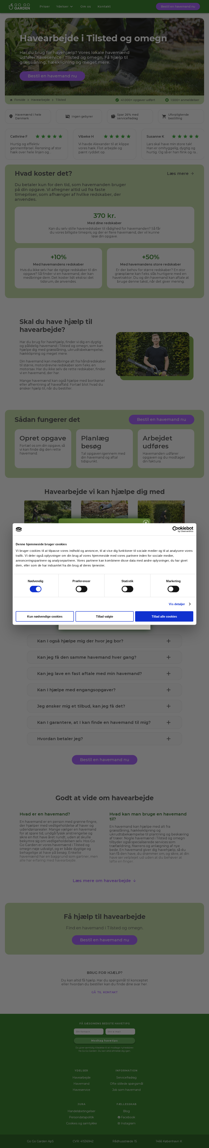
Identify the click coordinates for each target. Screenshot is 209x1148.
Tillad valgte (104, 616)
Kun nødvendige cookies (44, 616)
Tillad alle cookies (164, 616)
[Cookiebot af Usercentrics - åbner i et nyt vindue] (175, 529)
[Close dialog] (145, 522)
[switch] (81, 589)
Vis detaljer (177, 604)
